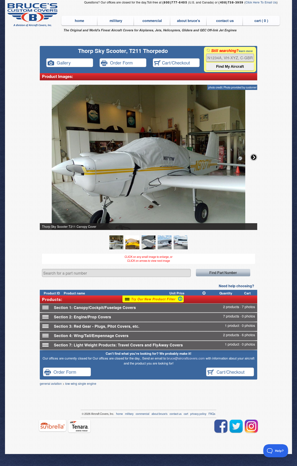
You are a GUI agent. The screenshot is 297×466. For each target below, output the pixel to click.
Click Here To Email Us (261, 2)
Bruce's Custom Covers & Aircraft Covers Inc (33, 14)
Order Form (120, 62)
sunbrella (52, 425)
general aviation (51, 383)
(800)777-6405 (174, 2)
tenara (79, 426)
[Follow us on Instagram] (251, 426)
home (79, 20)
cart (186, 414)
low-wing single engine (80, 383)
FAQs (212, 414)
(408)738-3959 (231, 2)
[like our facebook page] (220, 426)
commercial (152, 20)
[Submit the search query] (230, 66)
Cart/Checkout (175, 62)
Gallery (62, 62)
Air (92, 414)
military (116, 20)
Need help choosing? (236, 286)
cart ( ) (261, 20)
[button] (253, 157)
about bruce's (188, 20)
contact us (225, 20)
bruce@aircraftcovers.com (186, 358)
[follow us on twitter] (236, 426)
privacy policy (198, 414)
